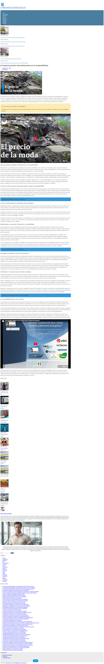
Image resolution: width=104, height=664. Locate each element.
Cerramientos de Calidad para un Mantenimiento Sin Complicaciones (17, 621)
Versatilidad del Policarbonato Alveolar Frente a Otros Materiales (16, 634)
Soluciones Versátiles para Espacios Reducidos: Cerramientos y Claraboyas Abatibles (14, 63)
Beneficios (5, 560)
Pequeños (5, 578)
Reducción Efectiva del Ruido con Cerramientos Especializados (16, 646)
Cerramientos (5, 14)
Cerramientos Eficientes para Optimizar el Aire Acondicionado (10, 58)
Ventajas (4, 581)
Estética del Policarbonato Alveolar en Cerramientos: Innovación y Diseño (18, 626)
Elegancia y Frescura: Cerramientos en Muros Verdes (14, 602)
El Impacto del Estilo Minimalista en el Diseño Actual (13, 594)
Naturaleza (5, 576)
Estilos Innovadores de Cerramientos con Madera (13, 628)
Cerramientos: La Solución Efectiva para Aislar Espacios (14, 641)
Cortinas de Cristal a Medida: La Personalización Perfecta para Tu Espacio (12, 37)
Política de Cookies (7, 657)
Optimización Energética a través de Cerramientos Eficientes (16, 619)
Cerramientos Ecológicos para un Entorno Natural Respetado (16, 604)
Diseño (4, 568)
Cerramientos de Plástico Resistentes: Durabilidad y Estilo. (15, 635)
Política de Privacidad (7, 655)
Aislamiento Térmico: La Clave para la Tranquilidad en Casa (15, 630)
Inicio (4, 13)
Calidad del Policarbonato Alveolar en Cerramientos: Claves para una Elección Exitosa (21, 622)
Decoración (5, 15)
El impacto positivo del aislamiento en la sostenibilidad (14, 632)
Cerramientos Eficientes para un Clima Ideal (12, 620)
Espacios (4, 19)
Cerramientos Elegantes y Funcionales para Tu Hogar (14, 603)
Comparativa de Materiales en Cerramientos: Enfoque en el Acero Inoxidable (12, 41)
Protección (5, 580)
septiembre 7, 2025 (7, 68)
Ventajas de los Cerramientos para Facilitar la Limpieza (14, 613)
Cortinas (4, 564)
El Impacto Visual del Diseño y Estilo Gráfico (12, 609)
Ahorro (4, 558)
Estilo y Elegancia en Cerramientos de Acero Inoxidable (14, 629)
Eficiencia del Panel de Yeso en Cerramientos (12, 598)
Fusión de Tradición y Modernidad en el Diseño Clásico (14, 595)
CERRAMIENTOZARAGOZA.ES (13, 7)
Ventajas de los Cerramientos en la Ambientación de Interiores (16, 638)
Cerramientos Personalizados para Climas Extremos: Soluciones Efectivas (12, 46)
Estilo (4, 572)
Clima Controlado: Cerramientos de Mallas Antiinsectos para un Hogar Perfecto (20, 593)
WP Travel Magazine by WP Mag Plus (19, 663)
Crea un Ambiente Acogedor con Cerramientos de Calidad (15, 600)
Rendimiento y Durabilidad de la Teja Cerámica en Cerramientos (16, 606)
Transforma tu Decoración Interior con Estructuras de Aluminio (16, 647)
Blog (35, 661)
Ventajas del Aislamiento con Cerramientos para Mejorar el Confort (17, 612)
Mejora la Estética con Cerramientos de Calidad (13, 648)
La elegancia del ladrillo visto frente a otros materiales (14, 633)
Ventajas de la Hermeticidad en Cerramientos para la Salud (15, 625)
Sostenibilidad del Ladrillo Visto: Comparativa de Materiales (15, 607)
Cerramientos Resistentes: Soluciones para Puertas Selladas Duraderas (18, 642)
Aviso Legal (5, 656)
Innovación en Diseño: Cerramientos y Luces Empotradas (15, 608)
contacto (4, 23)
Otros (4, 577)
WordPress (8, 663)
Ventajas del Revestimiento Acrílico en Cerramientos (14, 637)
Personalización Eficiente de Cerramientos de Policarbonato (15, 615)
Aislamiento (5, 69)
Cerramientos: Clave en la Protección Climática (13, 650)
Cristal (4, 16)
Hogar (4, 573)
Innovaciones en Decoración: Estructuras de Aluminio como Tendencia (18, 645)
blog (3, 561)
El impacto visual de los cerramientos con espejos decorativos (16, 616)
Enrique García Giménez (6, 513)
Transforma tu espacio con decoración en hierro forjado (15, 611)
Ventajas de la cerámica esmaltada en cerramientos (14, 639)
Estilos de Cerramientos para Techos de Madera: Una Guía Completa (17, 643)
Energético (5, 18)
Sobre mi (4, 22)
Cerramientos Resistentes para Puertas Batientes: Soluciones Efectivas (18, 617)
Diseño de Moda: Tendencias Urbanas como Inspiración (14, 596)
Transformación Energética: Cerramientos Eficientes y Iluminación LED (17, 624)
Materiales (5, 20)
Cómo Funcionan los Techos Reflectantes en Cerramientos (15, 599)
